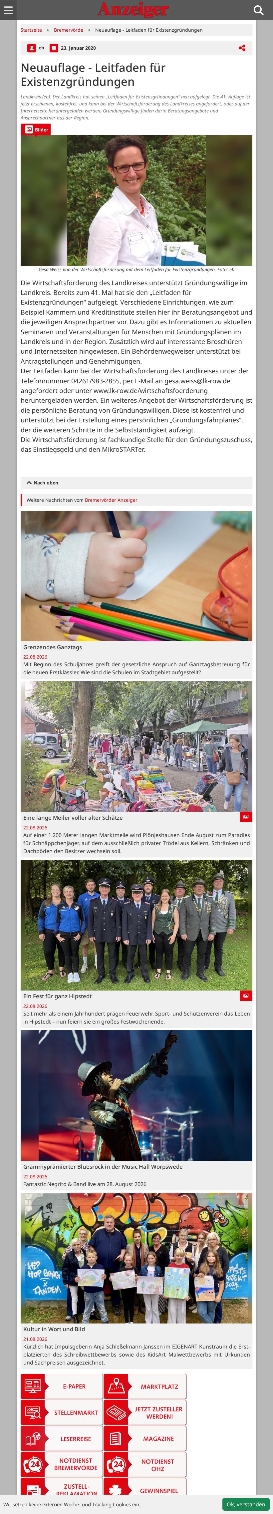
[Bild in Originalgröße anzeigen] (136, 200)
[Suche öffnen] (261, 10)
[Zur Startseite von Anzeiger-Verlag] (133, 10)
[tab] (36, 129)
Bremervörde (68, 30)
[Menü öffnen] (8, 10)
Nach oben (45, 482)
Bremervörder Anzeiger (111, 500)
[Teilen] (242, 48)
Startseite (31, 30)
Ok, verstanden (246, 1504)
